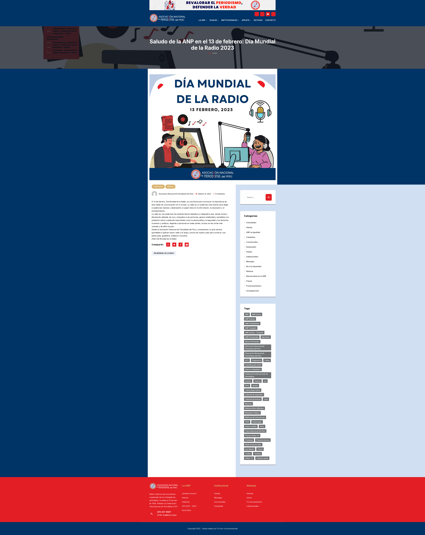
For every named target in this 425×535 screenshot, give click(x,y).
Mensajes (250, 261)
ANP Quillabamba (252, 323)
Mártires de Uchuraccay (255, 417)
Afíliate (245, 20)
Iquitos (255, 386)
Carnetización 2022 (253, 365)
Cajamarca (256, 360)
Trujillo (248, 454)
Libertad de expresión (254, 395)
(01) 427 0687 (164, 512)
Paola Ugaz (257, 422)
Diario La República (253, 369)
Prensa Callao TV (252, 435)
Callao (267, 360)
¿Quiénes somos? (189, 493)
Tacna (260, 449)
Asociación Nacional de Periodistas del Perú (176, 194)
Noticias (258, 20)
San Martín (249, 449)
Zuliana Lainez (262, 458)
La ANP (202, 20)
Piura (262, 426)
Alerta (249, 498)
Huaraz (248, 381)
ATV (247, 360)
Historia (185, 498)
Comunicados (252, 242)
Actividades (251, 222)
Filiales (213, 20)
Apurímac (266, 337)
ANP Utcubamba (251, 337)
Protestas (249, 440)
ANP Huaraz (250, 319)
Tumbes (257, 454)
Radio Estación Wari (253, 445)
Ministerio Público (252, 413)
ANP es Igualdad (253, 232)
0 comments (220, 194)
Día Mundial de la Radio (164, 253)
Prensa (249, 281)
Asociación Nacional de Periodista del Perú (254, 347)
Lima (266, 399)
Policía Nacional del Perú (255, 431)
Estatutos (186, 502)
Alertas (249, 227)
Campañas (250, 237)
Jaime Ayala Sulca (252, 390)
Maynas (248, 404)
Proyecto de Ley (262, 440)
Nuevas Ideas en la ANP (256, 276)
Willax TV (249, 458)
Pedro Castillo (250, 426)
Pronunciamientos (253, 286)
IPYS (247, 386)
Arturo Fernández (252, 342)
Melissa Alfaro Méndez (254, 408)
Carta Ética (186, 510)
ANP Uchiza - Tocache (254, 332)
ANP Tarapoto (250, 328)
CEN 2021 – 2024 (189, 506)
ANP (247, 314)
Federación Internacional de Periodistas (256, 375)
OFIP (247, 422)
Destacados (158, 186)
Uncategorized (252, 291)
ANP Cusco (256, 314)
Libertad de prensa (252, 399)
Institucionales (229, 20)
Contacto (270, 20)
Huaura (257, 381)
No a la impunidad (253, 266)
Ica (265, 381)
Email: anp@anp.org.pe (167, 515)
